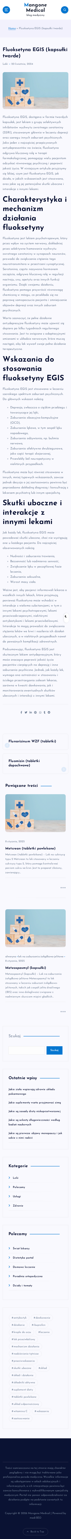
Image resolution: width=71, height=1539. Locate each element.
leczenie (45, 1332)
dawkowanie (43, 1317)
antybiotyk (20, 1317)
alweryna (10, 956)
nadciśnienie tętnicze (26, 1353)
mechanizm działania (26, 1346)
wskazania (43, 1411)
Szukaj (15, 1036)
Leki (5, 64)
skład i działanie (23, 1375)
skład (43, 1368)
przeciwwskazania (24, 1361)
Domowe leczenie (24, 1267)
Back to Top (37, 1531)
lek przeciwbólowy (24, 1339)
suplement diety (23, 1389)
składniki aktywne (24, 1382)
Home (12, 28)
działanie (19, 1325)
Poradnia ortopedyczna (27, 1276)
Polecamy (19, 1187)
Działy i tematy (22, 1285)
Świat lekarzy (21, 1248)
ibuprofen (39, 1325)
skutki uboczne (22, 1368)
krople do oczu (22, 1332)
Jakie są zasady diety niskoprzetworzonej (35, 1111)
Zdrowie (18, 1205)
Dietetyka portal (23, 1257)
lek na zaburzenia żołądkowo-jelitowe (40, 956)
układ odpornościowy (26, 1404)
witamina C (20, 1411)
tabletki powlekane (25, 1397)
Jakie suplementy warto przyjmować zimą (35, 1102)
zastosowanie (22, 1418)
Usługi (17, 1196)
